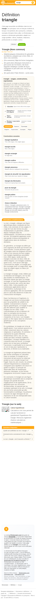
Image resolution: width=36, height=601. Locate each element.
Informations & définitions (22, 591)
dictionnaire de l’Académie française (15, 560)
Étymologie (24, 126)
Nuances (16, 126)
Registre (7, 129)
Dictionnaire (5, 585)
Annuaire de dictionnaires (24, 593)
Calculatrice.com (19, 574)
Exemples (23, 129)
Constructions (8, 126)
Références (13, 593)
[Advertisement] (18, 463)
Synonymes (22, 44)
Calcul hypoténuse (17, 408)
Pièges (29, 129)
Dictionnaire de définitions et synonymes (18, 595)
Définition (13, 585)
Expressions (14, 129)
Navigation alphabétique (7, 591)
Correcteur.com (8, 574)
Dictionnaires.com (24, 573)
